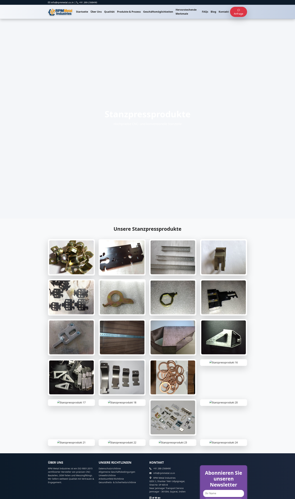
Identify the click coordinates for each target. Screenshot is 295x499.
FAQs (205, 11)
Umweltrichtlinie (107, 475)
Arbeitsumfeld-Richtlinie (111, 478)
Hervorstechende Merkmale (186, 11)
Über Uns (96, 11)
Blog (213, 11)
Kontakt (224, 11)
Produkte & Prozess (129, 11)
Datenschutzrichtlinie (110, 468)
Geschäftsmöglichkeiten (158, 11)
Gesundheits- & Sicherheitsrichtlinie (117, 482)
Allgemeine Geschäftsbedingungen (117, 471)
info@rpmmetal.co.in (62, 2)
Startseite (82, 11)
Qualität (109, 11)
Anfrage (238, 13)
